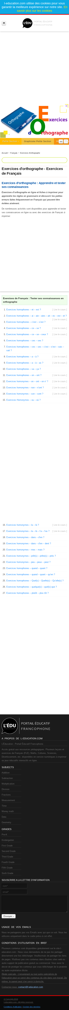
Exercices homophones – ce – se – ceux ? (27, 334)
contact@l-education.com (30, 987)
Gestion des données (31, 1007)
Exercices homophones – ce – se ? (23, 328)
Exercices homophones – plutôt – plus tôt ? (27, 593)
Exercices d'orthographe (30, 153)
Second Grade (9, 851)
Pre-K (4, 834)
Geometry (6, 822)
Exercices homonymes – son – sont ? (24, 393)
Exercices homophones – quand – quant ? (26, 568)
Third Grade (7, 856)
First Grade (7, 845)
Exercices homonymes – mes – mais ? (25, 549)
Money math (8, 811)
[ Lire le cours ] (59, 309)
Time (4, 806)
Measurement (8, 800)
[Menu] (4, 23)
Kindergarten (8, 840)
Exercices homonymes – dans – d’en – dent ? (28, 543)
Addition (6, 772)
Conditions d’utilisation (12, 1007)
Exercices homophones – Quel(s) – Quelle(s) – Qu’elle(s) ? (34, 580)
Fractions (6, 795)
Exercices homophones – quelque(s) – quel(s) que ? (31, 587)
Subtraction (7, 778)
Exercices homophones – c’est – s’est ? (25, 322)
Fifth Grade (7, 867)
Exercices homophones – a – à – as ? (24, 363)
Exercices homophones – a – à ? (22, 356)
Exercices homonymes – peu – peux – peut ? (28, 562)
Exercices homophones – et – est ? (23, 309)
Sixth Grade (7, 873)
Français (13, 153)
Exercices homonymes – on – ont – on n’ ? (27, 381)
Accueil (5, 153)
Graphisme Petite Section (37, 141)
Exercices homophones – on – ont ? (23, 375)
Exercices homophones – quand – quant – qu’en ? (30, 574)
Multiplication (8, 783)
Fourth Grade (8, 862)
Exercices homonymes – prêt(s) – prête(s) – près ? (31, 556)
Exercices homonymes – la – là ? (22, 525)
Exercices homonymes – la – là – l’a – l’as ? (27, 531)
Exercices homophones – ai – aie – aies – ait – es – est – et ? (36, 316)
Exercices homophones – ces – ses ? (24, 340)
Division (5, 789)
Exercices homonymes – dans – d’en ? (25, 537)
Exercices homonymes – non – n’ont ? (25, 387)
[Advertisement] (34, 66)
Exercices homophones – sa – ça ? (23, 369)
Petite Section (10, 141)
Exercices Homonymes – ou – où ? (23, 400)
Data (4, 817)
